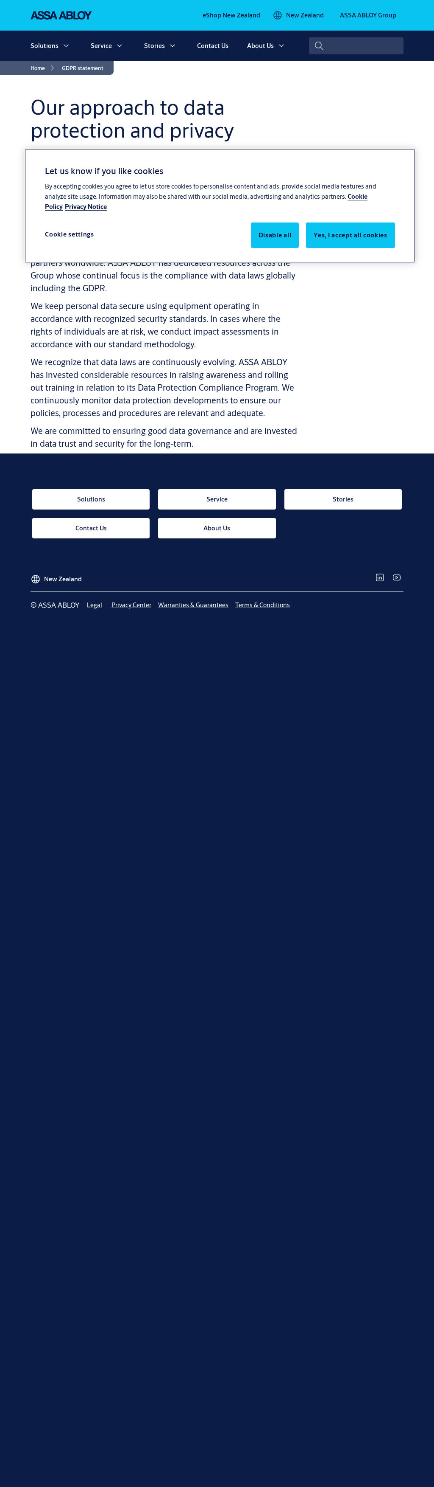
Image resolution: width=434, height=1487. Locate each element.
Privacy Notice (86, 207)
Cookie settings (69, 234)
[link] (231, 15)
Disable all (275, 235)
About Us (260, 46)
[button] (66, 46)
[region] (220, 205)
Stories (154, 46)
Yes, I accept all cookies (350, 235)
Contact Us (212, 46)
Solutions (44, 46)
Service (101, 46)
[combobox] (356, 45)
